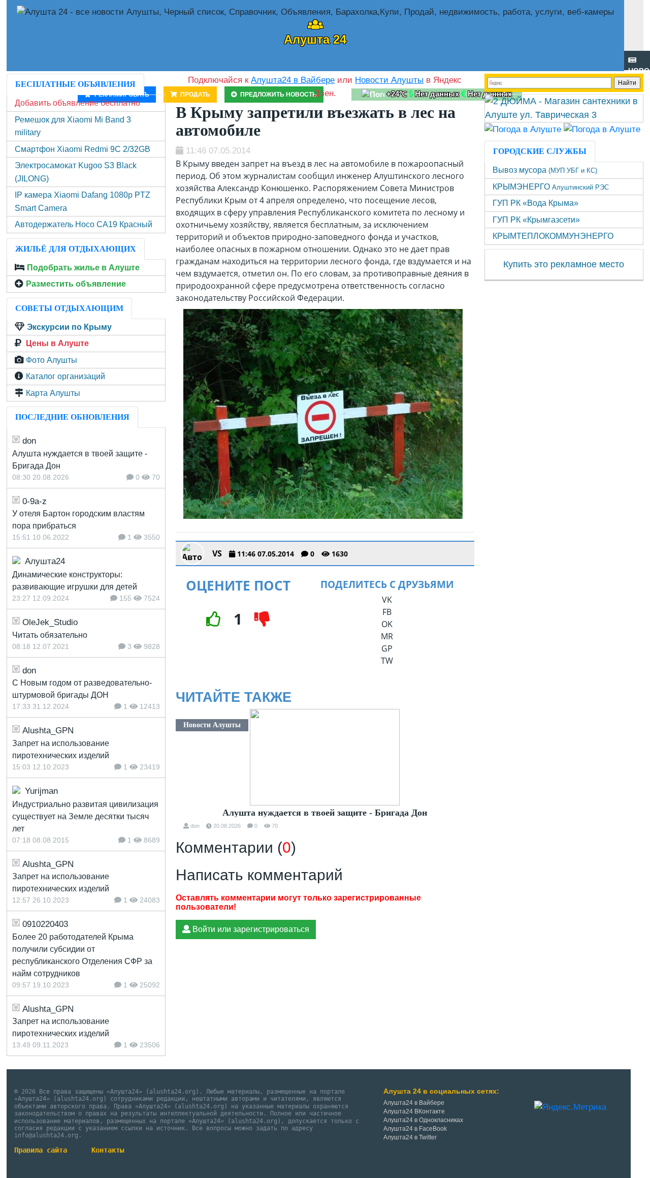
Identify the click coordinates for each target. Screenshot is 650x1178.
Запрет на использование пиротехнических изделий (60, 749)
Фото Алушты (51, 360)
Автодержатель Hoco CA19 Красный (83, 224)
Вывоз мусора (545, 170)
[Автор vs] (192, 553)
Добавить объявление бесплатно (77, 103)
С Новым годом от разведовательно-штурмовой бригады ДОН (82, 688)
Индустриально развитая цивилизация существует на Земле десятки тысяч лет (85, 816)
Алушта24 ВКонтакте (414, 1111)
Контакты (107, 1150)
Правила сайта (40, 1150)
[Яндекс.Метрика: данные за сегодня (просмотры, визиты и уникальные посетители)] (570, 1107)
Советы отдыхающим (69, 308)
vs (217, 553)
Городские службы (540, 151)
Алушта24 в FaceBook (415, 1128)
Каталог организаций (65, 376)
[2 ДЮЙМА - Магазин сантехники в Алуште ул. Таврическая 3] (564, 108)
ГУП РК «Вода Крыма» (535, 203)
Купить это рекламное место (563, 264)
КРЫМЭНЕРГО (551, 186)
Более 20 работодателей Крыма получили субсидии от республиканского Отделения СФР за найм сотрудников (82, 955)
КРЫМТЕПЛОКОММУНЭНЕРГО (553, 236)
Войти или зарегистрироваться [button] (249, 929)
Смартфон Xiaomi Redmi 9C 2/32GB (82, 149)
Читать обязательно (49, 635)
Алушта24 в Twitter (410, 1137)
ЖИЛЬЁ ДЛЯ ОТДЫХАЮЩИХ (75, 248)
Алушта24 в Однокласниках (423, 1120)
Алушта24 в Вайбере (413, 1102)
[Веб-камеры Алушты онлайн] (602, 129)
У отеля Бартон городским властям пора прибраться (78, 519)
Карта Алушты (53, 393)
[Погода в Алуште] (522, 129)
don (195, 826)
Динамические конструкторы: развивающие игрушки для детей (74, 580)
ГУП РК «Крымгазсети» (536, 219)
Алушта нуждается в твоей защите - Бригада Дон (324, 812)
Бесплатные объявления (75, 84)
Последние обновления (72, 417)
